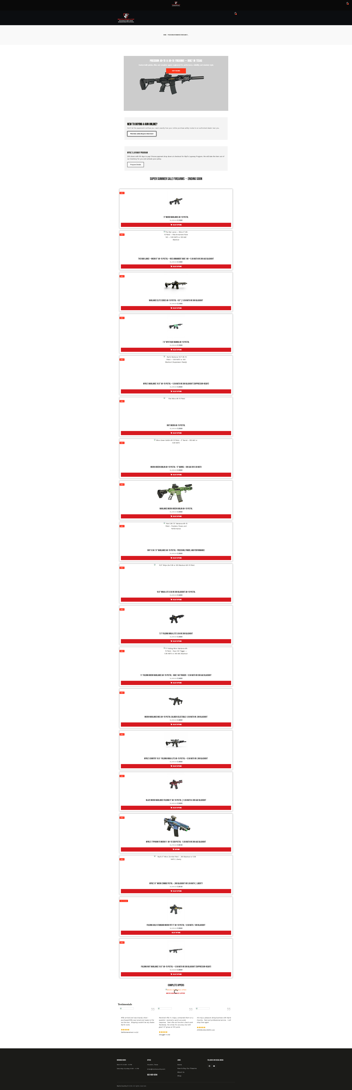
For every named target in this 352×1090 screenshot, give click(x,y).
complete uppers (176, 985)
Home (164, 35)
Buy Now (177, 849)
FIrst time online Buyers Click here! (141, 134)
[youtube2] (214, 1066)
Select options (177, 225)
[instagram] (209, 1066)
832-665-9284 (152, 1074)
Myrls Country (122, 1086)
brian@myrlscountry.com (156, 1069)
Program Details (135, 164)
